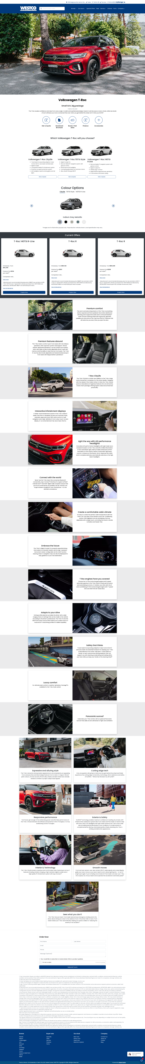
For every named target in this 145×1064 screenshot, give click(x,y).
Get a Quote (42, 177)
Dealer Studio (122, 1062)
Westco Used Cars (24, 1053)
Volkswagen (22, 1040)
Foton (21, 1051)
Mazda (21, 1037)
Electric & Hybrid (79, 1042)
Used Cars (77, 1040)
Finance (109, 8)
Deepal (21, 1049)
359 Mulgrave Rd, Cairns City (76, 2)
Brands (73, 8)
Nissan (21, 1038)
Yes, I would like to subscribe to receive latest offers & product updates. (62, 959)
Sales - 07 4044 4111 (93, 2)
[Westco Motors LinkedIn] (125, 2)
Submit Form (72, 967)
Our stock (81, 8)
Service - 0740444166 (108, 2)
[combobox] (52, 8)
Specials (48, 1037)
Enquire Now (24, 292)
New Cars (76, 1037)
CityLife (62, 192)
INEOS (21, 1055)
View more (6, 279)
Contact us (104, 1037)
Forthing (21, 1047)
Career (103, 1040)
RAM (20, 1046)
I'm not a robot (46, 962)
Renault (21, 1044)
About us (103, 1038)
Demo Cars (77, 1038)
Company (121, 8)
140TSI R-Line (80, 192)
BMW (20, 1056)
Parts (115, 8)
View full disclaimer (8, 288)
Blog (102, 1042)
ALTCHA (103, 962)
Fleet (97, 8)
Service (102, 8)
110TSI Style (70, 192)
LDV (20, 1042)
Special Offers (91, 8)
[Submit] (41, 8)
